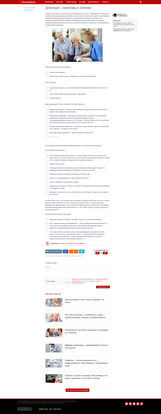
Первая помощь (71, 2)
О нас (50, 409)
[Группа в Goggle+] (141, 405)
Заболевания (49, 2)
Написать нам (43, 409)
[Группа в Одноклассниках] (138, 405)
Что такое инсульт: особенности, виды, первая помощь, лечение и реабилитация (85, 316)
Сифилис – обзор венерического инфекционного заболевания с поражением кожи (86, 363)
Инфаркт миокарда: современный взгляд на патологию (86, 346)
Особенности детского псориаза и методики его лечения (86, 331)
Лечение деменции (58, 18)
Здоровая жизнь (93, 2)
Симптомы (59, 2)
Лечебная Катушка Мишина (75, 243)
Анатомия (82, 2)
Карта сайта (57, 409)
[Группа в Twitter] (134, 405)
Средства (105, 2)
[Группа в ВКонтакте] (126, 405)
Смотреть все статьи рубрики (77, 390)
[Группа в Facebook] (130, 405)
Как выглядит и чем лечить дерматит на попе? (84, 300)
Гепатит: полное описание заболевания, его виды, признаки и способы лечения (86, 376)
